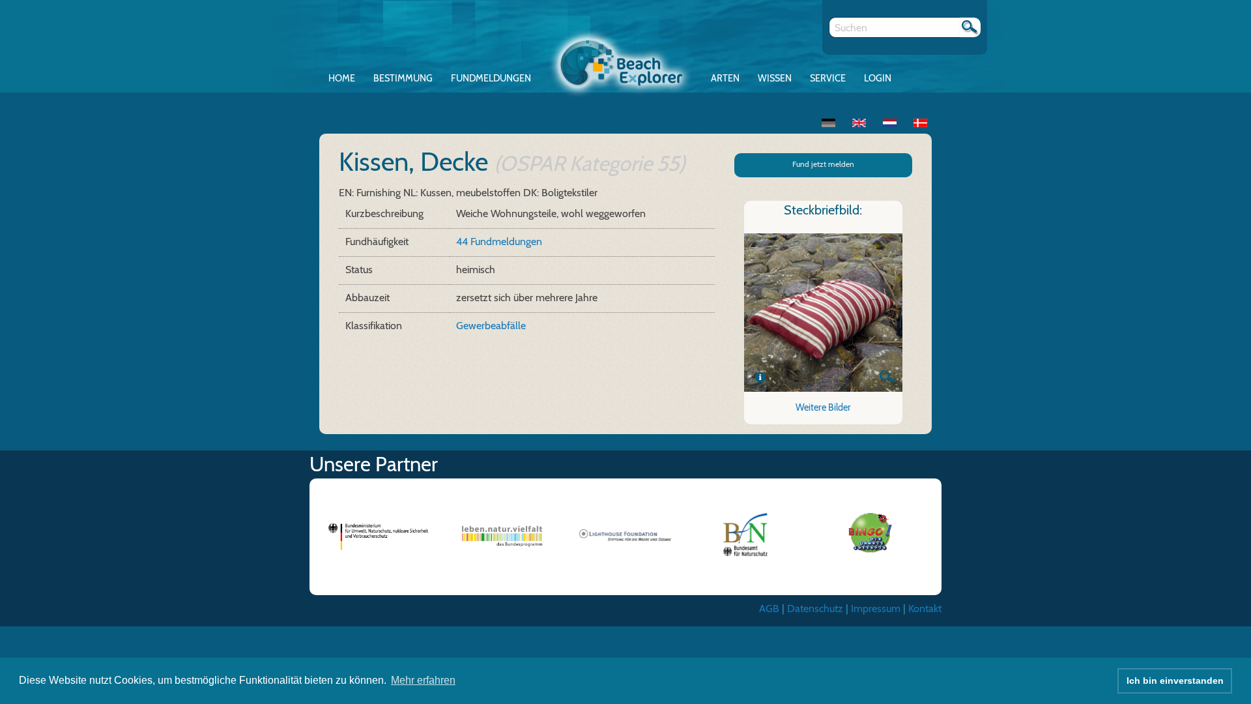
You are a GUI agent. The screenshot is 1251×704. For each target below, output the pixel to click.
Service (828, 78)
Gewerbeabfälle (491, 325)
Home (341, 78)
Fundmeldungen (491, 78)
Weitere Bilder (823, 407)
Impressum (875, 608)
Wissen (775, 78)
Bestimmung (403, 78)
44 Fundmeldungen (499, 241)
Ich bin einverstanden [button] (1175, 680)
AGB (769, 608)
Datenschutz (815, 608)
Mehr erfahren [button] (423, 680)
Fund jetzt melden (823, 164)
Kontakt (925, 608)
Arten (725, 78)
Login (877, 78)
